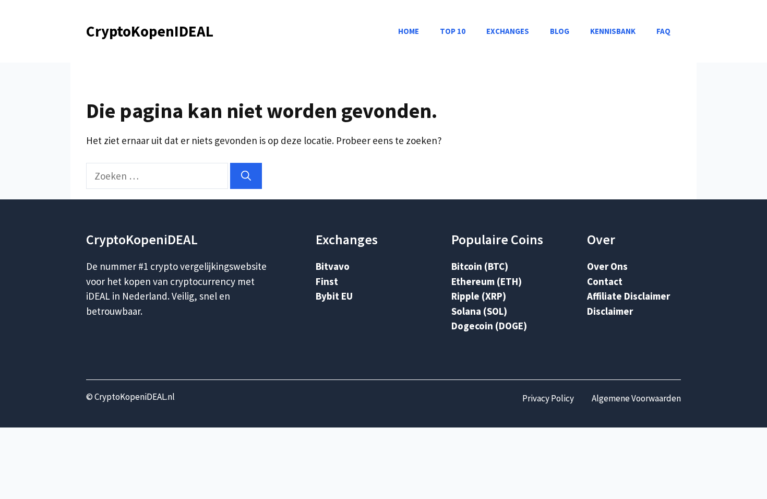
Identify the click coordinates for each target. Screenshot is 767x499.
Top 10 (452, 31)
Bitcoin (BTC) (479, 266)
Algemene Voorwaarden (636, 398)
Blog (559, 31)
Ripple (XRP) (478, 296)
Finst (327, 281)
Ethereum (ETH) (486, 281)
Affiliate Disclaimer (628, 296)
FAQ (663, 31)
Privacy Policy (548, 398)
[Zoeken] (246, 176)
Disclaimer (610, 311)
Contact (604, 281)
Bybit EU (334, 296)
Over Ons (607, 266)
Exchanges (507, 31)
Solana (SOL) (479, 311)
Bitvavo (333, 266)
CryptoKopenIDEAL (149, 31)
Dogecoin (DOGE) (489, 325)
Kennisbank (613, 31)
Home (408, 31)
